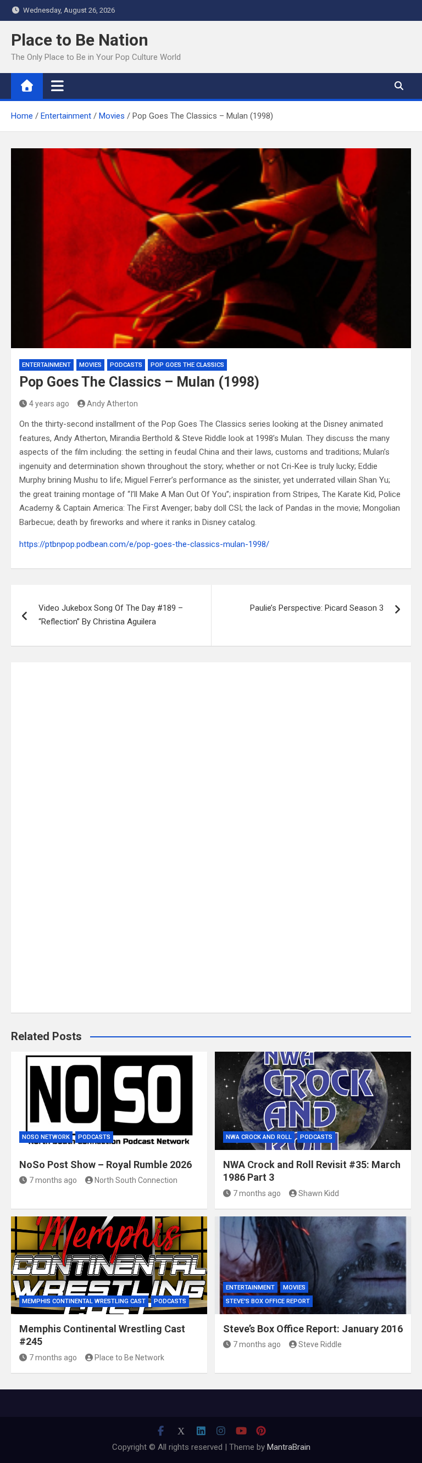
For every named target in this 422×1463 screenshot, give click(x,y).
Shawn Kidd (318, 1193)
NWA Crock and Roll (259, 1137)
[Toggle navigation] (57, 85)
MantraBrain (288, 1447)
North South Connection (136, 1180)
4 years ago (49, 403)
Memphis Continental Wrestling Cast (84, 1301)
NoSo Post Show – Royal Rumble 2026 (105, 1164)
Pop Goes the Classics (187, 364)
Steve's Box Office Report (268, 1301)
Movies (90, 364)
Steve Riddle (320, 1344)
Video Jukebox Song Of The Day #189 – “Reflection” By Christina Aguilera (110, 615)
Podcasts (126, 364)
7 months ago (53, 1180)
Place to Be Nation (79, 39)
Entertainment (46, 364)
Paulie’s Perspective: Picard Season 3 (317, 608)
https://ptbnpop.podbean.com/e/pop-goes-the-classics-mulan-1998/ (144, 544)
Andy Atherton (112, 403)
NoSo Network (46, 1137)
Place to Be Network (129, 1357)
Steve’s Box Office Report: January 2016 (313, 1328)
